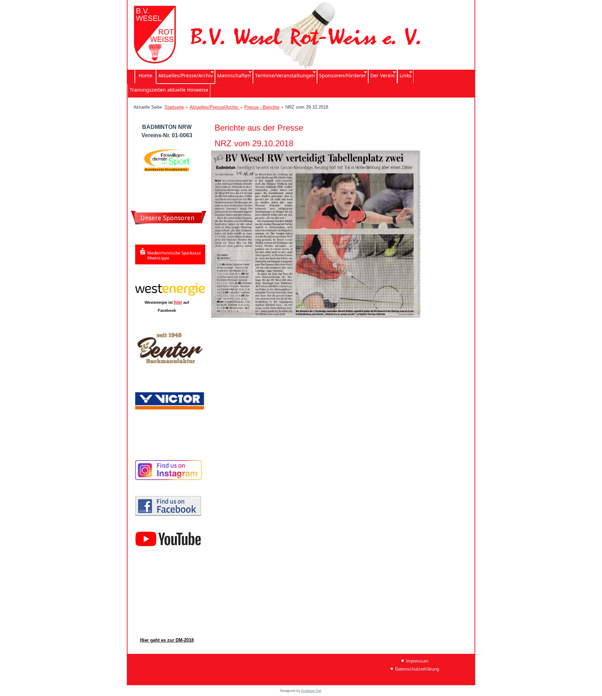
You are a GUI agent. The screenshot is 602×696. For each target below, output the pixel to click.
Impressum (417, 661)
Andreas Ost (311, 691)
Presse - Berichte (261, 107)
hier (178, 302)
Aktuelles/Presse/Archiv (215, 107)
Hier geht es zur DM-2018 (167, 640)
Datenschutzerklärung (417, 669)
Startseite (174, 107)
